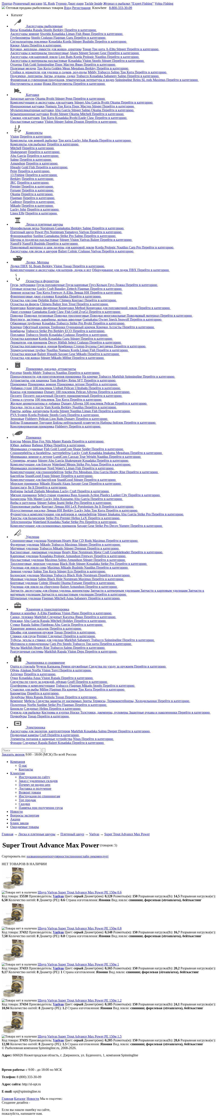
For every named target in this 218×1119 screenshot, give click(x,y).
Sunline (38, 236)
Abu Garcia (93, 102)
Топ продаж (27, 800)
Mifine (67, 358)
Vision (87, 60)
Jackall (29, 491)
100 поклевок (43, 388)
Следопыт (55, 617)
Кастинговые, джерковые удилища (35, 552)
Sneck (113, 319)
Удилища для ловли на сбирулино (34, 586)
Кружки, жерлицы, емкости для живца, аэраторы (46, 49)
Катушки (32, 95)
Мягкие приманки (23, 495)
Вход (67, 8)
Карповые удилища (24, 556)
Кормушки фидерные (43, 308)
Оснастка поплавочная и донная (33, 346)
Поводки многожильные (108, 315)
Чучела (41, 666)
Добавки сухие (21, 388)
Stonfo (48, 30)
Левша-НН (54, 510)
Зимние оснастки (22, 292)
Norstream (47, 228)
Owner (104, 319)
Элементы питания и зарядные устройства (41, 739)
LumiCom (65, 449)
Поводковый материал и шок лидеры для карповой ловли (52, 247)
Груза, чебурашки (23, 285)
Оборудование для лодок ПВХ (114, 270)
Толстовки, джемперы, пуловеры (104, 712)
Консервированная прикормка (32, 426)
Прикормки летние (71, 384)
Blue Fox (38, 441)
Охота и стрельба (22, 666)
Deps (81, 651)
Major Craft (101, 552)
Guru (70, 37)
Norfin (37, 670)
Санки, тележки (21, 617)
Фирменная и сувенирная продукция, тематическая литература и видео (62, 80)
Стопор (79, 346)
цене (44, 856)
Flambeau (55, 613)
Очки (14, 678)
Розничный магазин (27, 3)
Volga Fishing (164, 3)
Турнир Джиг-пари (70, 3)
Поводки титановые (39, 315)
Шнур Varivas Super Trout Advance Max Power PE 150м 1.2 (80, 1000)
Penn (69, 98)
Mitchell (86, 114)
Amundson (17, 163)
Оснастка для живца (25, 358)
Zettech (72, 289)
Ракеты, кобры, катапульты (29, 411)
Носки (75, 712)
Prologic (89, 57)
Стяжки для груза (23, 636)
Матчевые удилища (24, 548)
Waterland (59, 464)
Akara (25, 45)
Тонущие (46, 422)
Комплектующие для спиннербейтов (37, 472)
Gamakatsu (63, 228)
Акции (15, 819)
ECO (69, 331)
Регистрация (81, 8)
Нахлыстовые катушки (27, 121)
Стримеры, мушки (23, 460)
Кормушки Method (72, 308)
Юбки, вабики (20, 445)
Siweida (46, 34)
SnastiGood (33, 476)
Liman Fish (74, 34)
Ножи (47, 83)
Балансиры (18, 499)
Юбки (48, 445)
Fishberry (32, 419)
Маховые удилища (23, 579)
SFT (80, 380)
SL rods (147, 80)
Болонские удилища (24, 575)
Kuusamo (67, 499)
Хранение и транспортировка (47, 609)
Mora (30, 697)
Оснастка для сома (23, 300)
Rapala (38, 30)
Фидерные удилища (24, 544)
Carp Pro (135, 247)
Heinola (49, 697)
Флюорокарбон (21, 236)
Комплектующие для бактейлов (33, 479)
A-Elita (111, 49)
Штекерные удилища (25, 598)
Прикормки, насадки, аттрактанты (51, 369)
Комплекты (34, 132)
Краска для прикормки (26, 392)
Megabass (78, 68)
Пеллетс (16, 396)
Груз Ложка (117, 285)
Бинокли (16, 708)
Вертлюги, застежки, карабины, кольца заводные (46, 319)
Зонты (88, 701)
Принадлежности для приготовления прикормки (45, 376)
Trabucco (104, 72)
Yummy (125, 526)
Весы (14, 30)
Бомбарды (17, 331)
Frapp (46, 476)
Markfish (118, 376)
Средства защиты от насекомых (59, 701)
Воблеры (16, 491)
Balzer (95, 239)
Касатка (69, 617)
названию (34, 856)
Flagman (59, 37)
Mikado (15, 205)
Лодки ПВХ (19, 266)
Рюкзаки (16, 621)
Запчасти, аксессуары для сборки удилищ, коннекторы (50, 590)
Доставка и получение (35, 788)
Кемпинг (16, 701)
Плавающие (30, 422)
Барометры (18, 693)
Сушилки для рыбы (24, 689)
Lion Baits (66, 57)
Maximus (159, 80)
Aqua (94, 464)
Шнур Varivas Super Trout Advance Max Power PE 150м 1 (78, 964)
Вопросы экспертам (24, 815)
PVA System (18, 415)
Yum (53, 380)
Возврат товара (30, 792)
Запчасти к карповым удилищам (164, 590)
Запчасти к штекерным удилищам (115, 590)
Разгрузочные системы (26, 651)
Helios (76, 518)
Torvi (55, 670)
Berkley (59, 30)
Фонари (16, 743)
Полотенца (18, 705)
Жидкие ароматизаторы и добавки (35, 403)
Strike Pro (67, 236)
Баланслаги (18, 487)
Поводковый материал (143, 315)
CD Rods (86, 540)
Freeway (57, 292)
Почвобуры (18, 716)
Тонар (87, 49)
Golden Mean (61, 68)
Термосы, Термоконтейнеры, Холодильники (125, 701)
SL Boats (35, 266)
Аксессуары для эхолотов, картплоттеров (40, 731)
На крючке (90, 376)
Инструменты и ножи (26, 83)
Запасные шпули (22, 98)
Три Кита (44, 68)
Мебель (30, 701)
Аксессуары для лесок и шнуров (33, 251)
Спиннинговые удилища (28, 540)
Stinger (77, 41)
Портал (7, 3)
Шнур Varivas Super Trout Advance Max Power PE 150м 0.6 (80, 892)
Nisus (77, 739)
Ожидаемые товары (24, 827)
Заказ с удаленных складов (38, 781)
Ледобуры (17, 697)
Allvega (92, 392)
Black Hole (68, 563)
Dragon (79, 121)
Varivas (84, 232)
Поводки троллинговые (72, 315)
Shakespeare (18, 152)
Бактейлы (17, 476)
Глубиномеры (20, 37)
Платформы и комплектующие (32, 685)
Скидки (24, 804)
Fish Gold (30, 64)
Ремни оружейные (75, 666)
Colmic (73, 251)
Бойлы (15, 422)
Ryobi (50, 98)
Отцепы (16, 64)
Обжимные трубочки (25, 323)
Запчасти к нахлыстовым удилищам (68, 594)
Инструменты (62, 83)
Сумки (15, 624)
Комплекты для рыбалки (28, 144)
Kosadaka (26, 30)
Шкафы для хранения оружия (31, 632)
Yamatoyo (72, 232)
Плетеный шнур (22, 232)
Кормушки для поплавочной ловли (112, 308)
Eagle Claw (86, 118)
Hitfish (63, 342)
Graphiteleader (120, 552)
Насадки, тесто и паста (26, 407)
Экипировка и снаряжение (45, 662)
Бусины (91, 346)
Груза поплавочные (51, 285)
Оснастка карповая (24, 338)
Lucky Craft (45, 289)
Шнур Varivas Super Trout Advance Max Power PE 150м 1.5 (80, 1036)
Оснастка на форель (24, 304)
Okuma (40, 98)
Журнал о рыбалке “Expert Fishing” (128, 3)
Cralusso (47, 37)
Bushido (89, 41)
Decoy (53, 342)
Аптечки (16, 674)
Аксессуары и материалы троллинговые (39, 53)
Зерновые (17, 419)
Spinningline (46, 64)
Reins (137, 80)
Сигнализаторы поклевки (29, 41)
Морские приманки (24, 483)
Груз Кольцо (98, 285)
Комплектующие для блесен (30, 464)
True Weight (88, 456)
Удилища (32, 537)
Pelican (69, 388)
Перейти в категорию (81, 30)
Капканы (54, 666)
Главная (7, 1098)
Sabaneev (111, 76)
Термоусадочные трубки (28, 350)
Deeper (113, 731)
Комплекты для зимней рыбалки (33, 140)
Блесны (15, 441)
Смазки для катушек (25, 118)
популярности (58, 856)
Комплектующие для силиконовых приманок (43, 526)
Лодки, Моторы (37, 262)
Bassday (60, 289)
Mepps (27, 441)
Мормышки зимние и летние (31, 456)
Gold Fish (29, 167)
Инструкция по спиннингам (39, 796)
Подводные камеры (24, 735)
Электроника (35, 727)
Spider (87, 449)
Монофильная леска (24, 228)
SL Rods (49, 3)
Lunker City (119, 495)
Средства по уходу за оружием (111, 666)
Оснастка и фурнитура (42, 281)
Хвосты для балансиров (27, 518)
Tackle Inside (93, 3)
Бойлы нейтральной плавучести (76, 422)
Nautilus (101, 57)
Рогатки (16, 372)
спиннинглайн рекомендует (88, 856)
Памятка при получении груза (41, 808)
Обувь (14, 670)
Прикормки (18, 384)
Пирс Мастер (65, 64)
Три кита (99, 49)
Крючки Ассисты (109, 327)
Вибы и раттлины (23, 503)
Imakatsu (109, 453)
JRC (13, 182)
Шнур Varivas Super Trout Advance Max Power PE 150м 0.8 (80, 928)
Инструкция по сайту (34, 777)
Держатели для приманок (28, 342)
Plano (75, 613)
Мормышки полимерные (28, 468)
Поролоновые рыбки (25, 506)
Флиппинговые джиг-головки (32, 296)
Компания (17, 761)
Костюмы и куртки (56, 712)
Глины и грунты (22, 399)
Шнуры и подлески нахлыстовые (34, 239)
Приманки (33, 437)
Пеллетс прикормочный (72, 396)
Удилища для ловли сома (28, 567)
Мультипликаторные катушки (32, 110)
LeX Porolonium (82, 506)
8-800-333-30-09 (120, 8)
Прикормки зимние (42, 384)
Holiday (68, 621)
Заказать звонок (13, 754)
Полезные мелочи (23, 68)
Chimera (65, 300)
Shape (77, 449)
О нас (23, 765)
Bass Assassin (80, 495)
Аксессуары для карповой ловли (34, 57)
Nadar (66, 522)
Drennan (81, 548)
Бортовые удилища (24, 583)
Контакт (78, 300)
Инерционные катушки (27, 106)
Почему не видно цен (34, 784)
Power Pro (42, 232)
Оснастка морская (23, 354)
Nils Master (53, 441)
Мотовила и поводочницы (29, 644)
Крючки (16, 327)
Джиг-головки (20, 312)
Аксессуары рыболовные (44, 26)
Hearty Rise (117, 472)
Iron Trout (69, 304)
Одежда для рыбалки (25, 712)
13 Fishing (17, 175)
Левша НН (82, 292)
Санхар (73, 456)
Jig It (31, 487)
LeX (84, 518)
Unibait (58, 388)
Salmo (115, 72)
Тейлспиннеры (21, 522)
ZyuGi (84, 312)
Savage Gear (98, 53)
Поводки (16, 315)
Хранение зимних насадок (29, 628)
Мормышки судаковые (26, 449)
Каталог (20, 1098)
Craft (43, 735)
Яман (86, 34)
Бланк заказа (19, 823)
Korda (67, 41)
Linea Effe (17, 213)
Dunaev (50, 392)
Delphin (44, 300)
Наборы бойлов (112, 422)
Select (72, 342)
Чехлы (15, 647)
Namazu (51, 106)
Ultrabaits (82, 388)
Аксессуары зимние (24, 34)
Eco (70, 571)
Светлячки (106, 346)
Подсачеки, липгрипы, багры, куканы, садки (42, 76)
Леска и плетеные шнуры (44, 224)
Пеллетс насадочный (38, 396)
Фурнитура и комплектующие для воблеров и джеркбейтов (53, 514)
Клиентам (17, 773)
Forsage (15, 190)
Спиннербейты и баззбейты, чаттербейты (40, 453)
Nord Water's (56, 468)
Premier (15, 186)
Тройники (58, 327)
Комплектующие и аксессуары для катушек (41, 102)
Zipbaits (40, 491)
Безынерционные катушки (29, 114)
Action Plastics (100, 495)
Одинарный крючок (81, 327)
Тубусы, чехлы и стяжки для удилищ (36, 640)
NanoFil (15, 243)
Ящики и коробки (23, 613)
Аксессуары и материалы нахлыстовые (38, 60)
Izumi (61, 503)
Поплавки (17, 335)
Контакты (26, 769)
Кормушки (18, 308)
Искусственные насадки (28, 510)
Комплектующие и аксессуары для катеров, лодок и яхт (50, 270)
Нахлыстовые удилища (27, 560)
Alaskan (26, 670)
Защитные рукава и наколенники (153, 712)
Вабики (38, 445)
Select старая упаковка (54, 495)
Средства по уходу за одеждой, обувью (38, 682)
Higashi (15, 167)
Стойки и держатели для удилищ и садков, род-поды (48, 72)
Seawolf (124, 319)
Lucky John (80, 140)
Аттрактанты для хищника (29, 380)
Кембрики (66, 346)
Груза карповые (77, 285)
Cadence (16, 202)
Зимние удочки (21, 571)
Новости (16, 811)
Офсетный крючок (37, 327)
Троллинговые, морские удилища (34, 563)
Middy (93, 72)
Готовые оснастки (23, 289)
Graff (71, 682)
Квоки (15, 45)
